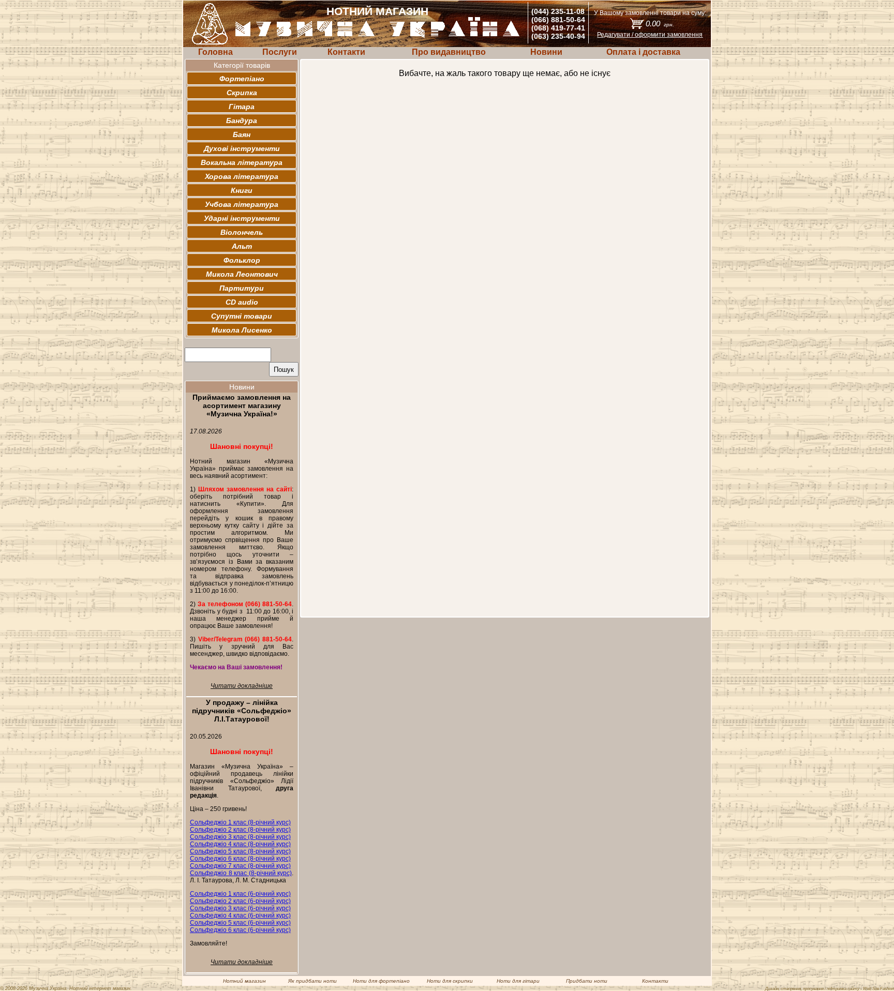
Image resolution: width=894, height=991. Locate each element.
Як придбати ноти (312, 981)
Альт (242, 246)
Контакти (346, 52)
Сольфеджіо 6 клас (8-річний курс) (240, 858)
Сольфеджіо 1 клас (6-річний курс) (240, 893)
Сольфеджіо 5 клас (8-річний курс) (240, 851)
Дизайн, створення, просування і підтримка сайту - (829, 988)
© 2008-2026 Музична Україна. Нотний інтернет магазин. (66, 988)
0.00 (660, 23)
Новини (546, 52)
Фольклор (242, 260)
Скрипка (242, 92)
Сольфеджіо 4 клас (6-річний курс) (240, 915)
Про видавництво (449, 52)
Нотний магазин (244, 981)
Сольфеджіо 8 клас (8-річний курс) (241, 873)
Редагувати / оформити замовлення (650, 34)
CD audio (242, 302)
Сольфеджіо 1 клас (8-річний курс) (240, 822)
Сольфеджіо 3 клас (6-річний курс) (240, 908)
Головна (215, 52)
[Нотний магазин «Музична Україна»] (377, 36)
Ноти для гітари (518, 981)
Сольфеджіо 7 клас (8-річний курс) (240, 865)
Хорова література (241, 176)
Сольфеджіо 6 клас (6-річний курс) (240, 930)
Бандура (241, 120)
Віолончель (241, 232)
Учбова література (241, 204)
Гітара (242, 106)
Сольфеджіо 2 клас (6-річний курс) (240, 901)
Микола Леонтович (242, 274)
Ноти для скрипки (450, 981)
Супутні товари (241, 316)
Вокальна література (241, 162)
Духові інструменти (242, 148)
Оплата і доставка (643, 52)
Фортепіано (241, 78)
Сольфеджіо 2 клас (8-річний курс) (240, 829)
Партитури (241, 288)
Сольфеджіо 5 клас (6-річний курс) (240, 922)
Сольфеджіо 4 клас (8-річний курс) (240, 844)
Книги (241, 190)
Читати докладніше (242, 685)
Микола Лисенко (242, 330)
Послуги (279, 52)
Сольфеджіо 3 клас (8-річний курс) (240, 836)
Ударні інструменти (242, 218)
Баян (241, 134)
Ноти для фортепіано (381, 981)
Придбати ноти (586, 981)
